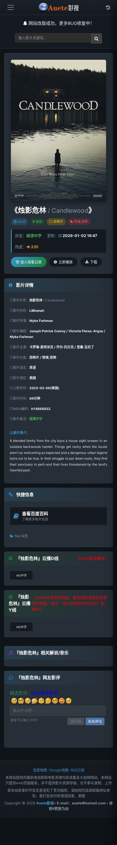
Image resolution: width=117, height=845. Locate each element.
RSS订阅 (77, 770)
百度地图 (40, 770)
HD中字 (21, 575)
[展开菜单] (10, 7)
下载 (93, 262)
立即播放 (66, 262)
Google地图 (59, 770)
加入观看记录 (31, 262)
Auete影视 (45, 803)
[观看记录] (108, 7)
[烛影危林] (58, 130)
